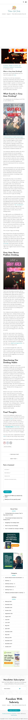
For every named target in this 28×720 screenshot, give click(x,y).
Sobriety (7, 580)
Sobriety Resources (15, 67)
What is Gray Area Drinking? (11, 525)
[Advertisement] (14, 32)
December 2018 (8, 631)
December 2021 (8, 604)
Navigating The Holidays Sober (12, 522)
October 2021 (8, 610)
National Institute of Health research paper (13, 136)
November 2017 (8, 643)
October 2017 (8, 646)
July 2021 (7, 619)
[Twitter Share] (11, 443)
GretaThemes (14, 715)
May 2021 (7, 625)
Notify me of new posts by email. (13, 499)
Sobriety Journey (9, 583)
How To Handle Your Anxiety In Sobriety (14, 528)
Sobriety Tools (8, 589)
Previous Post (14, 454)
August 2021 (8, 616)
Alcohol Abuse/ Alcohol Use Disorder (13, 577)
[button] (23, 2)
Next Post (13, 458)
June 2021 (7, 622)
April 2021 (7, 628)
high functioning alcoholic (16, 343)
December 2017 (8, 640)
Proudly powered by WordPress (9, 713)
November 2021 (8, 607)
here (15, 75)
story (11, 418)
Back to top (13, 710)
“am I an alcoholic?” (19, 204)
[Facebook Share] (7, 443)
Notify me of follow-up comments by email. (13, 496)
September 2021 (9, 613)
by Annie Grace (12, 426)
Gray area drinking (7, 446)
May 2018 (7, 634)
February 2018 (8, 637)
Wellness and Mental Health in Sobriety (14, 592)
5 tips (4, 436)
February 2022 (8, 601)
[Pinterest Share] (4, 443)
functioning (5, 243)
